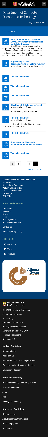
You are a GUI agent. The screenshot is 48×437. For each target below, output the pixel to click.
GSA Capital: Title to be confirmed (26, 105)
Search (44, 4)
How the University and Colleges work (19, 383)
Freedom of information (12, 323)
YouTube (11, 254)
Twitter (10, 249)
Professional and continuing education (19, 360)
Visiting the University (11, 401)
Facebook (11, 244)
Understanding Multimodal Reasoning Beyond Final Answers (26, 143)
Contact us (7, 227)
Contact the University (12, 314)
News (5, 214)
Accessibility (7, 318)
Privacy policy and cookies (14, 327)
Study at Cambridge (11, 346)
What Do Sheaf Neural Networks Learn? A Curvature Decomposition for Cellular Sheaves (26, 42)
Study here (7, 209)
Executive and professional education (18, 365)
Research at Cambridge (13, 409)
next (35, 164)
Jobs (4, 217)
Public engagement (10, 424)
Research (6, 211)
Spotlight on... (8, 428)
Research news (9, 414)
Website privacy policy (12, 231)
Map (4, 397)
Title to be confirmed (20, 77)
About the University (12, 377)
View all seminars (34, 169)
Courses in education (11, 370)
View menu (4, 4)
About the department (11, 222)
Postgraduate (8, 356)
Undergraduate (9, 351)
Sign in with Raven (37, 22)
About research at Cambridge (15, 419)
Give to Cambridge (10, 387)
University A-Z (8, 339)
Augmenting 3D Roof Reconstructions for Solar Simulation (27, 63)
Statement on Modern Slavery (15, 331)
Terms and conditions (11, 335)
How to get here (9, 220)
